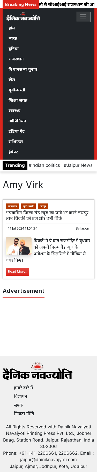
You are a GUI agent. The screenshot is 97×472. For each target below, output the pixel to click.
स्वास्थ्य (14, 110)
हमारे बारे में (23, 387)
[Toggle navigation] (83, 17)
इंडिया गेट (17, 131)
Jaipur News (80, 165)
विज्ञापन (20, 396)
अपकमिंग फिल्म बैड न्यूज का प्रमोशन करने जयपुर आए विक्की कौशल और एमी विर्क (47, 215)
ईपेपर (13, 152)
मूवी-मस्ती (17, 90)
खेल (12, 79)
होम (12, 28)
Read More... (17, 272)
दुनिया (14, 48)
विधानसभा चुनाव (23, 69)
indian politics (46, 165)
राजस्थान (16, 59)
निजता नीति (24, 413)
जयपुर (43, 206)
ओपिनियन (17, 121)
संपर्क (18, 405)
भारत (13, 38)
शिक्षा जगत (18, 100)
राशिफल (16, 141)
